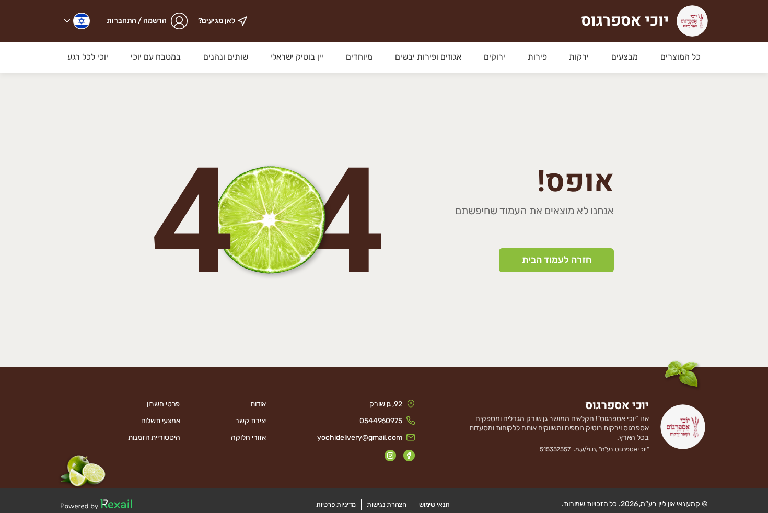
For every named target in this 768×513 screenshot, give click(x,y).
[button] (77, 20)
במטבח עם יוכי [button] (156, 57)
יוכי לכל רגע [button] (87, 57)
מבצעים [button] (624, 57)
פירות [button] (537, 57)
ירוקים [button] (494, 57)
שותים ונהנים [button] (225, 57)
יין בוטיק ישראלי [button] (296, 57)
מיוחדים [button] (359, 57)
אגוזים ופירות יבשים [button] (428, 57)
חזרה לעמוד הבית (556, 259)
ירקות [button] (579, 57)
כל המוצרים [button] (680, 57)
